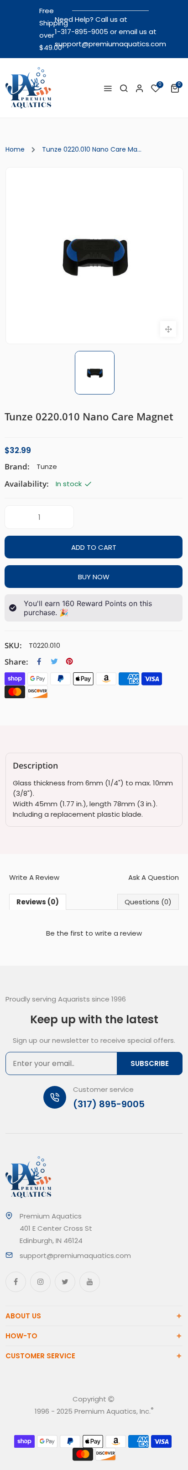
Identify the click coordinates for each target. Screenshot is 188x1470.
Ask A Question (153, 877)
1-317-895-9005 (81, 31)
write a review (118, 933)
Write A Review (34, 877)
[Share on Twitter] (54, 661)
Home (15, 149)
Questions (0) (148, 902)
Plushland (106, 1423)
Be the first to (94, 933)
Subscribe (150, 1063)
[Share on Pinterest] (69, 661)
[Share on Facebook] (39, 661)
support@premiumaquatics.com (110, 44)
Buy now (94, 577)
